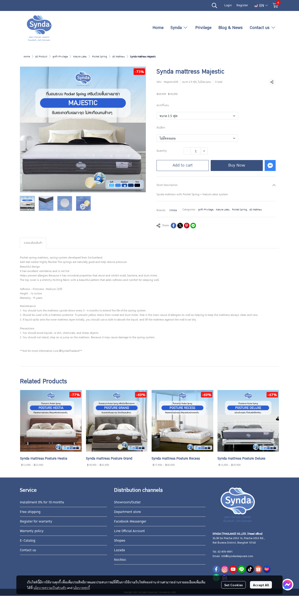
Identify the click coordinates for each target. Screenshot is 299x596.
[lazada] (267, 569)
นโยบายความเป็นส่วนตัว (49, 588)
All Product (41, 57)
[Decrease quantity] (187, 151)
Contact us (28, 550)
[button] (214, 5)
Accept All (261, 585)
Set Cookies (233, 585)
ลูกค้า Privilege (60, 57)
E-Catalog (27, 540)
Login (228, 5)
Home (27, 57)
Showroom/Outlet (127, 502)
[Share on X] (180, 225)
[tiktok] (250, 569)
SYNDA (173, 210)
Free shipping (30, 512)
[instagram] (224, 569)
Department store (127, 512)
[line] (241, 569)
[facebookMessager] (287, 584)
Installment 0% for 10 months (42, 502)
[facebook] (216, 569)
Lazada (119, 550)
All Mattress (118, 57)
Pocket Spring (99, 57)
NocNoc (120, 559)
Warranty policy (32, 531)
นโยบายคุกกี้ (81, 588)
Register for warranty (36, 521)
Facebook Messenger (130, 521)
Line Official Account (129, 531)
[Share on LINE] (193, 225)
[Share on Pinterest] (186, 225)
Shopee (119, 540)
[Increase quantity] (204, 151)
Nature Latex (80, 57)
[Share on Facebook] (173, 225)
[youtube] (233, 569)
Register (242, 5)
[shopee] (258, 569)
